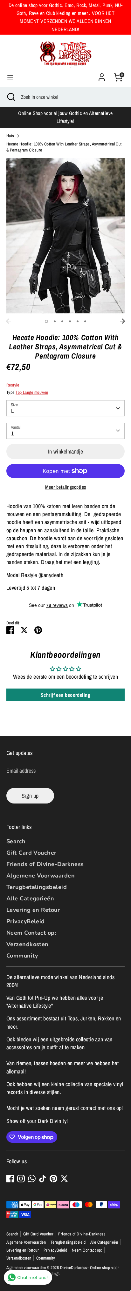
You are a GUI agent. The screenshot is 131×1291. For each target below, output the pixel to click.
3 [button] (62, 321)
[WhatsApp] (32, 1178)
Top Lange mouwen (32, 392)
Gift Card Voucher (31, 853)
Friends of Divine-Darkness (45, 864)
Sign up (30, 796)
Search (16, 841)
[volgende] (122, 321)
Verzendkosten (27, 944)
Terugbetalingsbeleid (36, 887)
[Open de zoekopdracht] (10, 97)
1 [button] (46, 321)
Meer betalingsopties (65, 487)
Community (22, 955)
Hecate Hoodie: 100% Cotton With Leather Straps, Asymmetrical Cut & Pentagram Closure (64, 147)
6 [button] (85, 321)
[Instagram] (21, 1178)
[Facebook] (10, 1178)
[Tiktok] (42, 1178)
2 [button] (55, 321)
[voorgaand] (9, 321)
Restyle (12, 385)
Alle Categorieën (30, 898)
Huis (10, 135)
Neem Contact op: (31, 933)
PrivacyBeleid (25, 921)
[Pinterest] (53, 1178)
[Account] (101, 75)
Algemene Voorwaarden (40, 875)
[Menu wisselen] (10, 77)
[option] (65, 236)
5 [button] (78, 321)
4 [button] (70, 321)
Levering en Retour (33, 910)
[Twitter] (64, 1178)
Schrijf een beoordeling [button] (65, 694)
